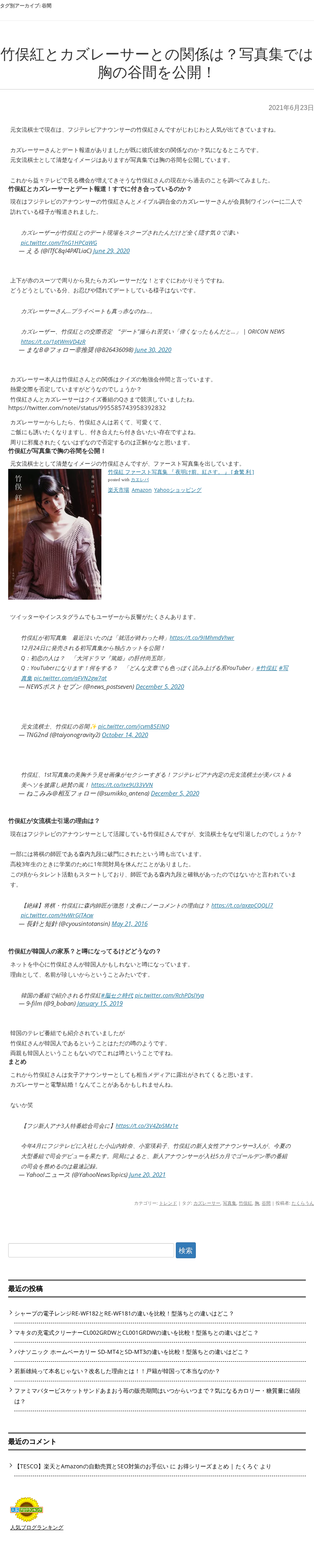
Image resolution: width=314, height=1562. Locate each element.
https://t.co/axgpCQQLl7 (242, 905)
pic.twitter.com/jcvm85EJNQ (133, 726)
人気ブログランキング (36, 1527)
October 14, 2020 (125, 735)
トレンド (168, 1203)
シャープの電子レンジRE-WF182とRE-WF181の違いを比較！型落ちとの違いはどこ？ (124, 1313)
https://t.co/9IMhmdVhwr (202, 637)
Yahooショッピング (178, 489)
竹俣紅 (245, 1203)
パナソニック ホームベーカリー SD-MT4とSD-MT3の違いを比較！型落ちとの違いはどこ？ (131, 1352)
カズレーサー (206, 1203)
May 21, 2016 (130, 923)
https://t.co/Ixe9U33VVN (122, 785)
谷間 (266, 1203)
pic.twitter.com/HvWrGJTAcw (57, 915)
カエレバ (140, 479)
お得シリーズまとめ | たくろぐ (217, 1466)
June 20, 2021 (147, 1174)
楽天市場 (118, 489)
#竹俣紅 (266, 668)
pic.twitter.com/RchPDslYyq (169, 995)
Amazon (142, 489)
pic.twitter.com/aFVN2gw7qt (70, 678)
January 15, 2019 (100, 1003)
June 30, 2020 (153, 349)
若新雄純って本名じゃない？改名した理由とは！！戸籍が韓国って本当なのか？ (117, 1371)
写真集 (229, 1203)
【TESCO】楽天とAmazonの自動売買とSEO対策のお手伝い (91, 1466)
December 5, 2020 (160, 686)
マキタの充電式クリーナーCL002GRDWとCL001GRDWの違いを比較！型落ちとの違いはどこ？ (136, 1332)
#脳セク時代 (117, 995)
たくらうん (303, 1203)
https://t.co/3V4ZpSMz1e (147, 1125)
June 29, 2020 (111, 251)
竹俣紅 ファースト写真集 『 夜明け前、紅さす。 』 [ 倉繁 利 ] (181, 471)
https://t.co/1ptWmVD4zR (53, 341)
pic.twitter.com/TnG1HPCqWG (59, 243)
